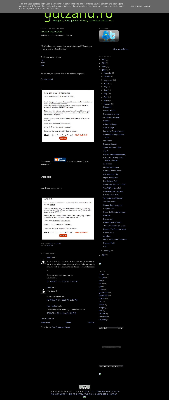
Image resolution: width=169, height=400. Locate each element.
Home (68, 322)
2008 (104, 70)
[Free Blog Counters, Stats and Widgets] (84, 397)
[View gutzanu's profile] (115, 366)
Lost (105, 246)
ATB (100, 311)
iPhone (101, 305)
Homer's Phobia (109, 110)
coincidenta (48, 79)
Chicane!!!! (107, 107)
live (100, 280)
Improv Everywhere (110, 178)
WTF (52, 245)
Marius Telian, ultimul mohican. (115, 240)
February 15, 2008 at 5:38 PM (62, 281)
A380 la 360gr (108, 128)
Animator (106, 215)
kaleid (49, 258)
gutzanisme (103, 293)
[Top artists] (111, 328)
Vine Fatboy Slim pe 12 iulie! (114, 185)
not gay (102, 277)
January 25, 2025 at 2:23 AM (61, 313)
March (106, 101)
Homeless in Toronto (111, 114)
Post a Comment (47, 319)
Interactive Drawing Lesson (113, 131)
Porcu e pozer (108, 233)
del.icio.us (107, 236)
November (108, 73)
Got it (147, 6)
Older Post (91, 322)
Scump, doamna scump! (112, 205)
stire (42, 65)
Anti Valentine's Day (111, 174)
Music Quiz (107, 141)
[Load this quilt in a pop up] (121, 366)
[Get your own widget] (104, 366)
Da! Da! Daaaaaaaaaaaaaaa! (114, 154)
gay (48, 245)
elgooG (106, 151)
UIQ (100, 302)
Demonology (108, 219)
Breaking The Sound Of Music (114, 229)
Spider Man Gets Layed (112, 147)
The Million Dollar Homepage (114, 226)
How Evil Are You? (110, 181)
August (107, 83)
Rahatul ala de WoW (111, 195)
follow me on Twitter (120, 49)
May (106, 94)
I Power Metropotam (111, 167)
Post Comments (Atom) (61, 327)
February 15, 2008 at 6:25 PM (62, 300)
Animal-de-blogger (110, 124)
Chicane (102, 314)
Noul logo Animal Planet (112, 171)
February (107, 104)
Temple (102, 308)
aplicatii (102, 299)
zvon (43, 63)
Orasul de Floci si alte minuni (114, 212)
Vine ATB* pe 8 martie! (112, 188)
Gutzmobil (103, 317)
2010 (104, 63)
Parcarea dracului (110, 144)
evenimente (103, 296)
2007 (104, 255)
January (107, 251)
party (101, 289)
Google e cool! (108, 209)
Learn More (136, 6)
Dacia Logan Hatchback (112, 222)
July (106, 87)
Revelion (102, 320)
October (107, 76)
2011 (104, 60)
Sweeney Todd (108, 243)
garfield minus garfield (111, 117)
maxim (101, 274)
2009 (104, 67)
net (42, 60)
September (108, 80)
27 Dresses (107, 164)
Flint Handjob (52, 306)
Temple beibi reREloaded (112, 198)
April (106, 97)
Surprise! (106, 121)
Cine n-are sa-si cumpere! (113, 191)
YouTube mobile (109, 202)
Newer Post (45, 322)
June (106, 90)
